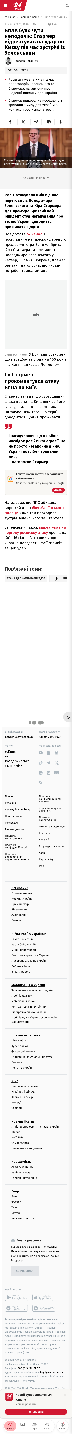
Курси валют (19, 1046)
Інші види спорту (22, 1218)
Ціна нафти (18, 1040)
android (16, 1297)
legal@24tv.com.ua (51, 1372)
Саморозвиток (20, 1143)
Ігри (41, 866)
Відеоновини (20, 909)
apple (44, 1297)
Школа (15, 1132)
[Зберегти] (61, 122)
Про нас (10, 796)
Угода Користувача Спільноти (50, 809)
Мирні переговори (23, 950)
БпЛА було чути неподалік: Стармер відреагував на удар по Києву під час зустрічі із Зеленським (55, 17)
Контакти (44, 833)
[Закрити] (65, 1395)
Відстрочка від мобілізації (28, 1012)
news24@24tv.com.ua (19, 737)
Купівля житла (20, 1172)
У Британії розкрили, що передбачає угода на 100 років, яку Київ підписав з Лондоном (36, 359)
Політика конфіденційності (16, 846)
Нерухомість (21, 1162)
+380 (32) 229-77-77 (28, 1368)
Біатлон (16, 1212)
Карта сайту (46, 859)
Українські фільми (23, 1091)
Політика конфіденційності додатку (50, 799)
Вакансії (44, 839)
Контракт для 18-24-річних (28, 1006)
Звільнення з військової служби (32, 990)
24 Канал (10, 17)
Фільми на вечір (22, 1097)
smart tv (16, 1308)
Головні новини (21, 893)
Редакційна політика (17, 809)
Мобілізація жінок (23, 1001)
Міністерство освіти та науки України (35, 1126)
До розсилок (25, 1271)
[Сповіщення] (67, 5)
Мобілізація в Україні (28, 985)
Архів (42, 853)
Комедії (16, 1102)
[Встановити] (36, 1403)
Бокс (14, 1196)
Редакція (10, 803)
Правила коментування (47, 818)
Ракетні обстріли (22, 939)
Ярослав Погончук (26, 61)
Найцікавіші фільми (24, 1086)
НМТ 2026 (17, 1137)
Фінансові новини (23, 1051)
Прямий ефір (20, 904)
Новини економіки (25, 1035)
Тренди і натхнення (24, 1178)
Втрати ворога (20, 971)
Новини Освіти (22, 1121)
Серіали (16, 1108)
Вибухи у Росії (20, 966)
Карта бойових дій (23, 944)
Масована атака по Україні (29, 960)
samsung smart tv (44, 1308)
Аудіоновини (19, 915)
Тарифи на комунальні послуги (32, 1057)
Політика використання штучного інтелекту (17, 857)
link (40, 752)
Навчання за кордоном (26, 1148)
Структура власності (51, 846)
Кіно (14, 1081)
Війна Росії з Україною (28, 934)
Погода (16, 920)
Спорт (16, 1191)
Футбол (16, 1202)
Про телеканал (14, 816)
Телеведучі (11, 823)
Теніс (14, 1207)
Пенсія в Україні (22, 1067)
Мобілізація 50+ (21, 995)
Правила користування (13, 837)
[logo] (17, 6)
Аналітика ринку (22, 1167)
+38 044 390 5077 (50, 737)
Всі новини (19, 888)
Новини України (29, 17)
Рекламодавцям (14, 829)
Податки (16, 1062)
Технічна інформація (52, 826)
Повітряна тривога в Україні (30, 955)
